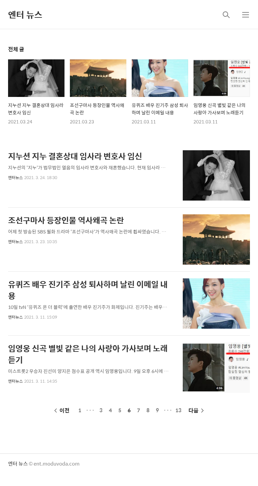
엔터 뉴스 (25, 14)
